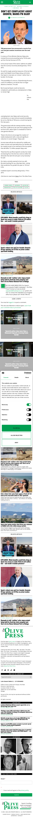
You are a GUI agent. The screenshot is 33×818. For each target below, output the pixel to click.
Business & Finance (23, 6)
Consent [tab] (6, 377)
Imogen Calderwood (18, 17)
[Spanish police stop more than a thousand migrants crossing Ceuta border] (16, 332)
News (17, 176)
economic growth (8, 185)
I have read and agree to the (16, 790)
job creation (25, 185)
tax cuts (26, 187)
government (17, 185)
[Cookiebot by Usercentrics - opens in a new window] (24, 373)
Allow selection (16, 435)
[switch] (29, 409)
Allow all (16, 428)
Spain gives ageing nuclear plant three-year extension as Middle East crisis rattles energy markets (16, 525)
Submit (16, 795)
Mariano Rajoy (7, 187)
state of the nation (17, 187)
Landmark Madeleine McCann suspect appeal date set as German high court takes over (15, 705)
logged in (11, 302)
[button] (30, 677)
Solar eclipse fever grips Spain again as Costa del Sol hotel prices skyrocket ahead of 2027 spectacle (16, 494)
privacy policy (25, 790)
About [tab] (27, 377)
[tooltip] (2, 670)
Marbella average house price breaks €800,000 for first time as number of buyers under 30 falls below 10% (15, 718)
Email (3, 779)
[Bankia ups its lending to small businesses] (16, 317)
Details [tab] (17, 377)
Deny (16, 442)
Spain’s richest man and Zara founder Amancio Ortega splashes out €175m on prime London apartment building (15, 249)
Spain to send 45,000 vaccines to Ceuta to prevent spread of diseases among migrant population (16, 724)
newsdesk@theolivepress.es (14, 291)
